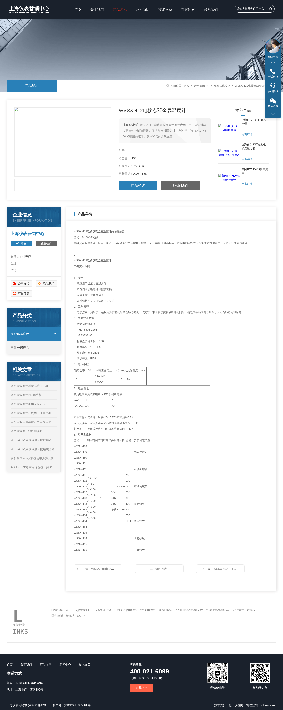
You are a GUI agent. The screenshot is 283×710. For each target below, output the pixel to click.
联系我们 (211, 10)
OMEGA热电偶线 (125, 610)
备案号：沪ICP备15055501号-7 (73, 705)
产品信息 (23, 293)
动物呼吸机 (166, 610)
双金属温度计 (222, 85)
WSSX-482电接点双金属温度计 (234, 568)
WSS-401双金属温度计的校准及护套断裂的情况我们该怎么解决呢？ (34, 440)
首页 (78, 10)
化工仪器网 (236, 705)
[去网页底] (273, 114)
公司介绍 (23, 283)
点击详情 (247, 134)
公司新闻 (143, 10)
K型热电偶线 (148, 610)
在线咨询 (141, 687)
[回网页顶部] (273, 63)
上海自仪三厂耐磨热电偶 (254, 121)
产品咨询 (138, 186)
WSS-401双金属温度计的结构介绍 (33, 449)
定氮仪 (251, 610)
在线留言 (188, 10)
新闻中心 (65, 664)
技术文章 (165, 10)
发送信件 (46, 243)
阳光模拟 (57, 615)
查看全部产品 (20, 347)
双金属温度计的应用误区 (27, 431)
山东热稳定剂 (80, 610)
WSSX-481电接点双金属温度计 (111, 568)
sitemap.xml (268, 705)
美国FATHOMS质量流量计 (255, 171)
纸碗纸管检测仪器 (217, 610)
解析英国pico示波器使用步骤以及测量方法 (34, 458)
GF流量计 (237, 610)
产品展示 (120, 10)
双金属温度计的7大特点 (26, 395)
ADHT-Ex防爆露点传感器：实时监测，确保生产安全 (34, 467)
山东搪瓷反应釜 (101, 610)
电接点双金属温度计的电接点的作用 (34, 422)
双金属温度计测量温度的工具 (29, 385)
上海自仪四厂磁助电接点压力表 (254, 146)
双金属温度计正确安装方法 (28, 404)
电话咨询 (273, 76)
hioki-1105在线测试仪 (189, 610)
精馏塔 (70, 615)
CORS (81, 615)
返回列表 (161, 568)
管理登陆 (252, 705)
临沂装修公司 (60, 610)
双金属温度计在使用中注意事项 (31, 413)
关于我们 (97, 10)
